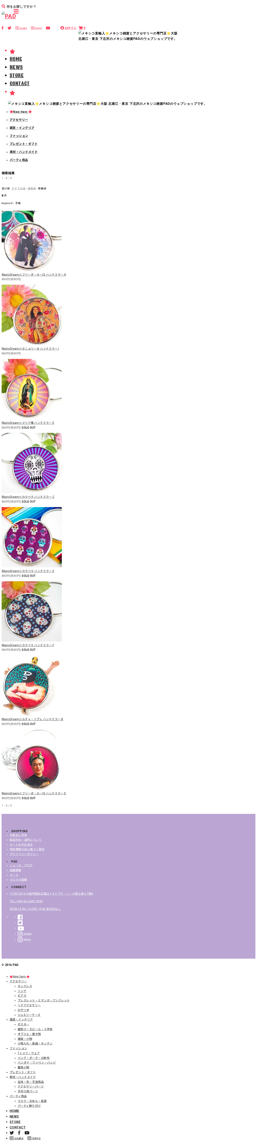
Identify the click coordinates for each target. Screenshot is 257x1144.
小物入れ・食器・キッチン (35, 1043)
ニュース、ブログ (21, 865)
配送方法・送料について (26, 839)
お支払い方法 (18, 835)
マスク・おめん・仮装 (32, 1101)
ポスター (23, 1024)
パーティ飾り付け (29, 1105)
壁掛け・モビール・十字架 (35, 1029)
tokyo (27, 939)
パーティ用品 (19, 160)
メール (14, 875)
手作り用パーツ (28, 1091)
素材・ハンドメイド (24, 152)
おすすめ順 (18, 188)
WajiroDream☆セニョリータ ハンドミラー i (30, 348)
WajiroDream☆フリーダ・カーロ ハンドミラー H (34, 274)
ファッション (19, 136)
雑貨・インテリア (22, 128)
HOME (16, 58)
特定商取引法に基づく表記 (27, 849)
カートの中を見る (21, 844)
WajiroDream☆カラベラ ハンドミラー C (28, 496)
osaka (27, 933)
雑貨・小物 (25, 1038)
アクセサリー (19, 120)
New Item (20, 112)
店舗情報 (15, 870)
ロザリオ (23, 1010)
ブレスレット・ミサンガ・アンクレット (44, 1000)
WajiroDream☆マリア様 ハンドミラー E (28, 422)
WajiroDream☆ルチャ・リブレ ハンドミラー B (32, 719)
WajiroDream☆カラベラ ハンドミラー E (28, 571)
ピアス (22, 995)
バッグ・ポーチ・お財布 (34, 1058)
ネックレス (25, 986)
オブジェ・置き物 (29, 1034)
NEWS (16, 67)
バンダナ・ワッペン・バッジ (37, 1062)
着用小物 (23, 1067)
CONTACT (20, 83)
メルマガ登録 (18, 879)
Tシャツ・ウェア (29, 1053)
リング (22, 991)
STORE (16, 75)
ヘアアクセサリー (29, 1005)
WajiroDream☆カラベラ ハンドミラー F (28, 645)
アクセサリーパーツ (31, 1086)
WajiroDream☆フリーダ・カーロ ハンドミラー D (34, 793)
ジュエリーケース (29, 1015)
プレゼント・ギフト (24, 144)
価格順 (32, 188)
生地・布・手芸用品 (31, 1081)
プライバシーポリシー (24, 854)
